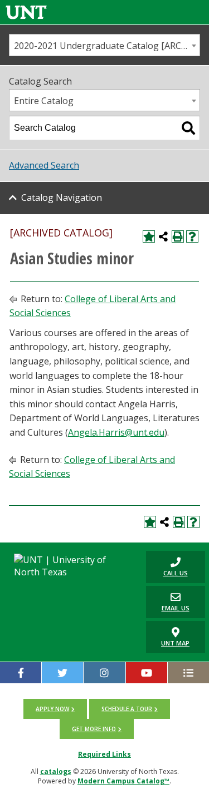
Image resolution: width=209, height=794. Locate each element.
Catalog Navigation (61, 197)
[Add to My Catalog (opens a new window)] (149, 236)
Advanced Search (44, 165)
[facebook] (20, 672)
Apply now (52, 709)
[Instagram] (104, 672)
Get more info (94, 729)
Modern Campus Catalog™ (123, 781)
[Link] (26, 12)
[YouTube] (146, 672)
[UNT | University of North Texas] (69, 566)
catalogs (55, 771)
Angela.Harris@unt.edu (116, 432)
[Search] (188, 128)
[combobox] (104, 45)
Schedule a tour (126, 709)
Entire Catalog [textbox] (44, 101)
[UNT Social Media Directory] (188, 672)
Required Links (104, 754)
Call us (167, 566)
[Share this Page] (163, 236)
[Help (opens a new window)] (192, 236)
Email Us (167, 601)
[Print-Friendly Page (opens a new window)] (178, 236)
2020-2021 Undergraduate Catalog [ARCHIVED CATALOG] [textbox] (107, 46)
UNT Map (175, 643)
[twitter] (62, 672)
